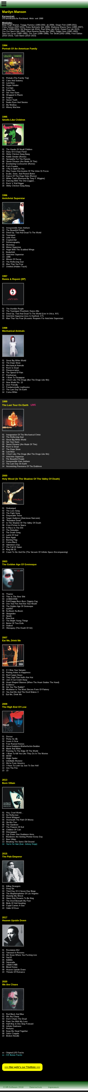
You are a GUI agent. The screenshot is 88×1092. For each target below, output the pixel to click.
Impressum (53, 1087)
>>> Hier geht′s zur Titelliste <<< (22, 1067)
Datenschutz (35, 1087)
